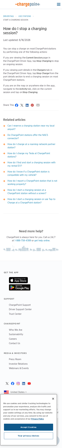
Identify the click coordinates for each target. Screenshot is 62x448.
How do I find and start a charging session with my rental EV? (31, 164)
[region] (28, 419)
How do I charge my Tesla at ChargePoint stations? (28, 155)
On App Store (18, 280)
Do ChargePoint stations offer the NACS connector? (27, 137)
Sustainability (16, 334)
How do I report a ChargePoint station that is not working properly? (32, 182)
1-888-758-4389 (23, 240)
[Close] (53, 398)
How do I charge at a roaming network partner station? (31, 146)
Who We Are (15, 329)
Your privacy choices (28, 435)
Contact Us (14, 343)
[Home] (27, 4)
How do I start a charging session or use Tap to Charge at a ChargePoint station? (31, 201)
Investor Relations (18, 363)
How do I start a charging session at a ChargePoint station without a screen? (26, 192)
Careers (13, 338)
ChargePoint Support (20, 304)
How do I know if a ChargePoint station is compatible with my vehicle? (28, 173)
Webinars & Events (19, 368)
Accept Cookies (29, 427)
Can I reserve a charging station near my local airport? (30, 127)
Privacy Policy (37, 419)
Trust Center (15, 313)
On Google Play (19, 287)
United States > (18, 392)
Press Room (15, 359)
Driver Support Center (20, 309)
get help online (42, 240)
